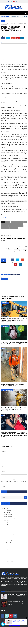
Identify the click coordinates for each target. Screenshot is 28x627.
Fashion (3, 21)
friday (16, 224)
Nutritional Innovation (8, 548)
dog (3, 224)
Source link (3, 217)
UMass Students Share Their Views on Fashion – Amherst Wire (12, 384)
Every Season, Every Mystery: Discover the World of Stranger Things (16, 603)
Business (20, 222)
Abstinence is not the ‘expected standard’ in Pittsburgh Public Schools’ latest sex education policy (14, 320)
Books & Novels (7, 512)
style (3, 227)
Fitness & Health (7, 526)
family (7, 224)
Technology (6, 560)
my (22, 225)
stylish (7, 227)
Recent (3, 590)
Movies (5, 544)
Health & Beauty (4, 279)
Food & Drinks (7, 528)
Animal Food (6, 510)
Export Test (6, 520)
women (11, 227)
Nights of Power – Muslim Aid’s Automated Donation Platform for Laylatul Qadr (14, 343)
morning (18, 225)
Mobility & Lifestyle (8, 542)
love (10, 225)
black (16, 222)
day (25, 222)
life (6, 225)
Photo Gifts (6, 550)
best (12, 222)
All (4, 508)
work (16, 227)
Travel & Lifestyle (5, 302)
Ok (10, 624)
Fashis (5, 524)
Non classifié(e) (7, 546)
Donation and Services (8, 518)
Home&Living (6, 538)
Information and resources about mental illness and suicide (13, 297)
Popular (9, 590)
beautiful (8, 222)
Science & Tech (7, 554)
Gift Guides (6, 530)
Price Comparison (7, 552)
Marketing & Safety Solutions (10, 540)
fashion (11, 224)
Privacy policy (16, 624)
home (3, 225)
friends (20, 224)
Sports (5, 557)
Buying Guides (7, 514)
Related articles (5, 274)
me (13, 225)
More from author (14, 274)
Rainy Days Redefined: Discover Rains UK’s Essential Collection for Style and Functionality (14, 409)
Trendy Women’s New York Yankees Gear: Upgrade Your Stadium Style (17, 594)
